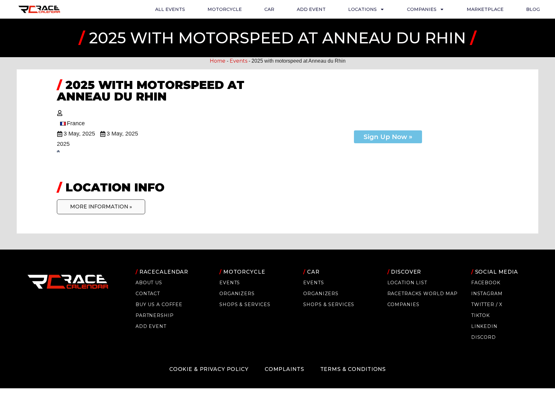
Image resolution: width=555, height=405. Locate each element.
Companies (403, 304)
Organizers (237, 293)
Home (217, 61)
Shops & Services (244, 304)
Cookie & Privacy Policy (209, 369)
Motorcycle (224, 9)
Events (238, 61)
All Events (170, 9)
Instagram (487, 293)
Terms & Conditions (353, 369)
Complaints (284, 369)
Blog (533, 9)
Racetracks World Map (422, 293)
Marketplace (485, 9)
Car (269, 9)
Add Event (311, 9)
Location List (407, 283)
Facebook (485, 283)
